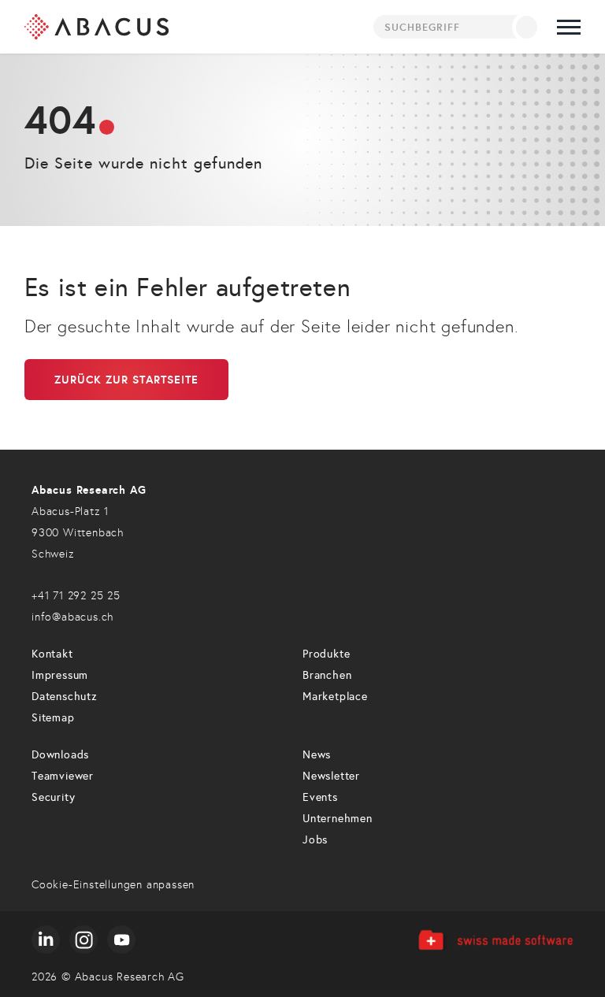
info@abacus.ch (72, 617)
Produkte (326, 654)
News (316, 755)
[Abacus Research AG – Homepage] (96, 26)
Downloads (60, 755)
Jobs (315, 840)
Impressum (60, 675)
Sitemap (53, 718)
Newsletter (331, 776)
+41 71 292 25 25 (76, 595)
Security (53, 797)
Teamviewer (63, 776)
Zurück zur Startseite (126, 379)
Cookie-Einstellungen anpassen (113, 884)
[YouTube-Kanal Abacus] (121, 939)
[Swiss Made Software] (495, 940)
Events (320, 797)
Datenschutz (65, 696)
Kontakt (52, 654)
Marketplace (335, 696)
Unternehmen (337, 818)
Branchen (326, 675)
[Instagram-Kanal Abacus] (83, 939)
